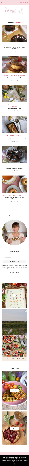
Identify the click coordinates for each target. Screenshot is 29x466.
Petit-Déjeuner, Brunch (20, 75)
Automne (6, 75)
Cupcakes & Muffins (12, 195)
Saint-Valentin (20, 44)
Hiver (25, 195)
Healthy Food (18, 135)
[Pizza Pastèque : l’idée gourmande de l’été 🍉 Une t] (14, 348)
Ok (14, 463)
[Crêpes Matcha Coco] (14, 93)
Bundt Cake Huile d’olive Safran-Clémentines (14, 198)
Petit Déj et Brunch (11, 136)
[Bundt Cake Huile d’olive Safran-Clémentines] (14, 184)
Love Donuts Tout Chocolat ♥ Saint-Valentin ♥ (14, 47)
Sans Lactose (14, 106)
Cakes (7, 135)
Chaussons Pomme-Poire (14, 78)
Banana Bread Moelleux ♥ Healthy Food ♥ (14, 139)
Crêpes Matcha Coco (14, 108)
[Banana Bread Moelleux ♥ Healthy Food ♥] (14, 124)
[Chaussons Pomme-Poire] (14, 64)
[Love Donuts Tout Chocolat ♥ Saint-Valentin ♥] (14, 33)
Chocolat (8, 44)
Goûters (13, 44)
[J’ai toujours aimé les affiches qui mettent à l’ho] (14, 295)
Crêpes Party (5, 104)
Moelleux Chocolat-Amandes (14, 168)
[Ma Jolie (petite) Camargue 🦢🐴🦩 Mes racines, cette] (14, 322)
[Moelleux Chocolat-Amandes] (14, 154)
